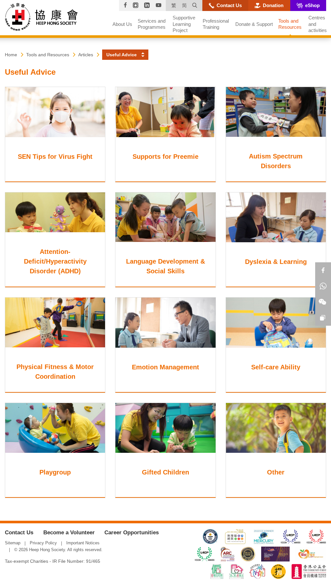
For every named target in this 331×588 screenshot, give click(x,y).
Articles (85, 54)
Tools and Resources (47, 54)
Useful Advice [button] (121, 54)
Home (11, 54)
